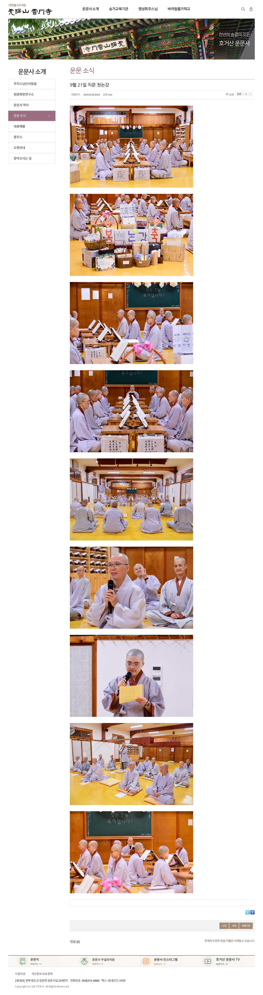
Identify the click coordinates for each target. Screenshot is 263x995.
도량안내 (19, 148)
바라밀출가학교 (179, 9)
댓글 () (75, 942)
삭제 (234, 925)
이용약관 (20, 974)
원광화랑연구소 (24, 94)
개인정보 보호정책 (42, 974)
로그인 (251, 9)
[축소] (250, 94)
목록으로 (246, 925)
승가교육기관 (118, 9)
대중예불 (19, 126)
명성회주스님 (147, 9)
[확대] (246, 94)
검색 (243, 9)
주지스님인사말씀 (25, 84)
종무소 (18, 137)
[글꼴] (240, 94)
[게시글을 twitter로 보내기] (248, 912)
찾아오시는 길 (22, 158)
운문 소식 (20, 116)
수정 (224, 925)
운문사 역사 (21, 105)
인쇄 (231, 94)
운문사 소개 (90, 9)
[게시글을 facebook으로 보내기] (252, 912)
